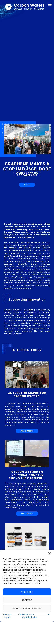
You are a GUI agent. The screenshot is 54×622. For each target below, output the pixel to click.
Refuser (27, 600)
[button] (49, 553)
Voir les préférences (27, 608)
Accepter (27, 592)
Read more (27, 430)
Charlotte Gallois (28, 264)
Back (27, 184)
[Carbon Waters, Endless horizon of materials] (24, 5)
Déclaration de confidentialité (36, 615)
